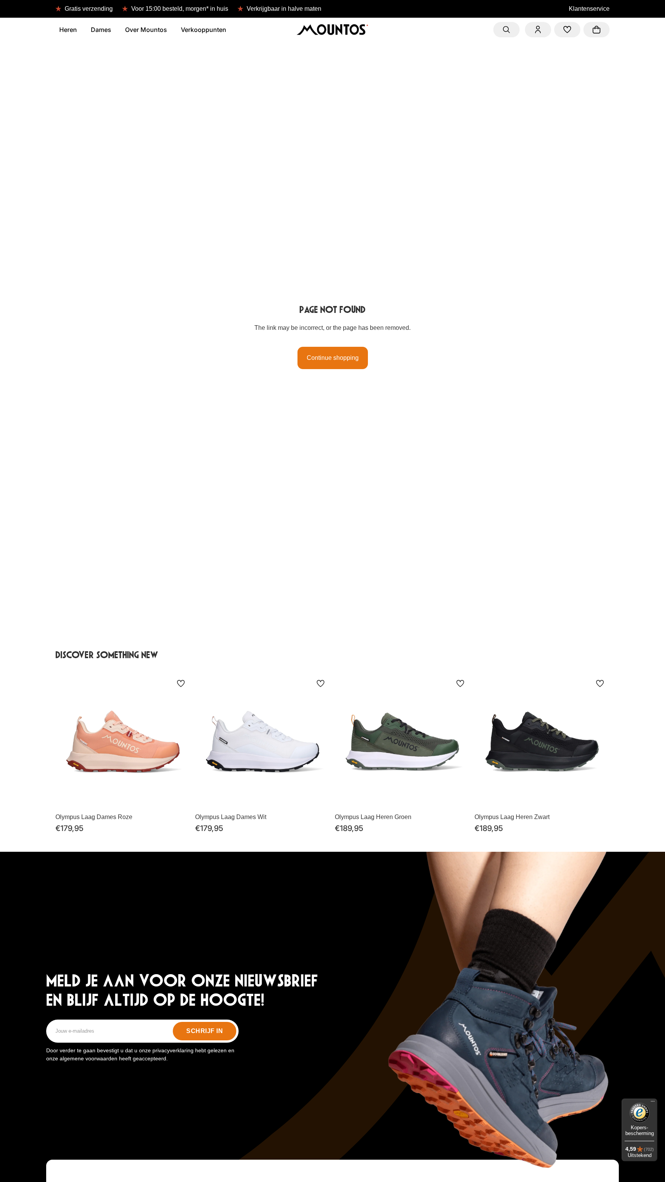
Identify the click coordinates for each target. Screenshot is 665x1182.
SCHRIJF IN (204, 1031)
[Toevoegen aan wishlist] (181, 683)
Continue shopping (333, 357)
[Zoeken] (506, 29)
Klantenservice (589, 8)
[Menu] (652, 1103)
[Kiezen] (178, 797)
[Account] (538, 29)
